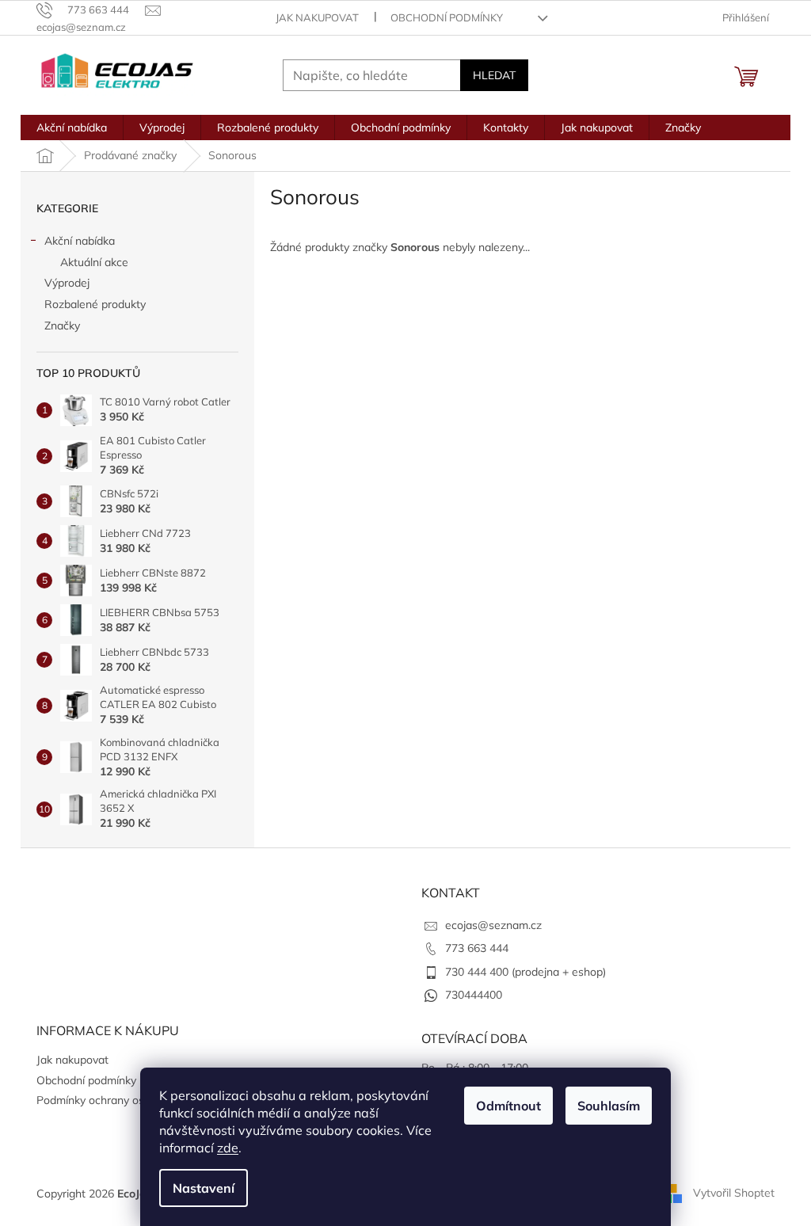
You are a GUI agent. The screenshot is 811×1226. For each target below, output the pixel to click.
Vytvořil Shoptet (734, 1193)
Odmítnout (508, 1106)
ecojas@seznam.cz (493, 925)
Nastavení (203, 1188)
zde (227, 1148)
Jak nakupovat (317, 17)
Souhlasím (608, 1106)
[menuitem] (72, 127)
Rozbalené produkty (95, 304)
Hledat (494, 75)
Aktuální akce (94, 262)
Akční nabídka (79, 241)
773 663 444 (476, 948)
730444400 (473, 995)
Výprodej (66, 283)
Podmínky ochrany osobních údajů (122, 1100)
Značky (62, 325)
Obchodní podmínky (446, 17)
